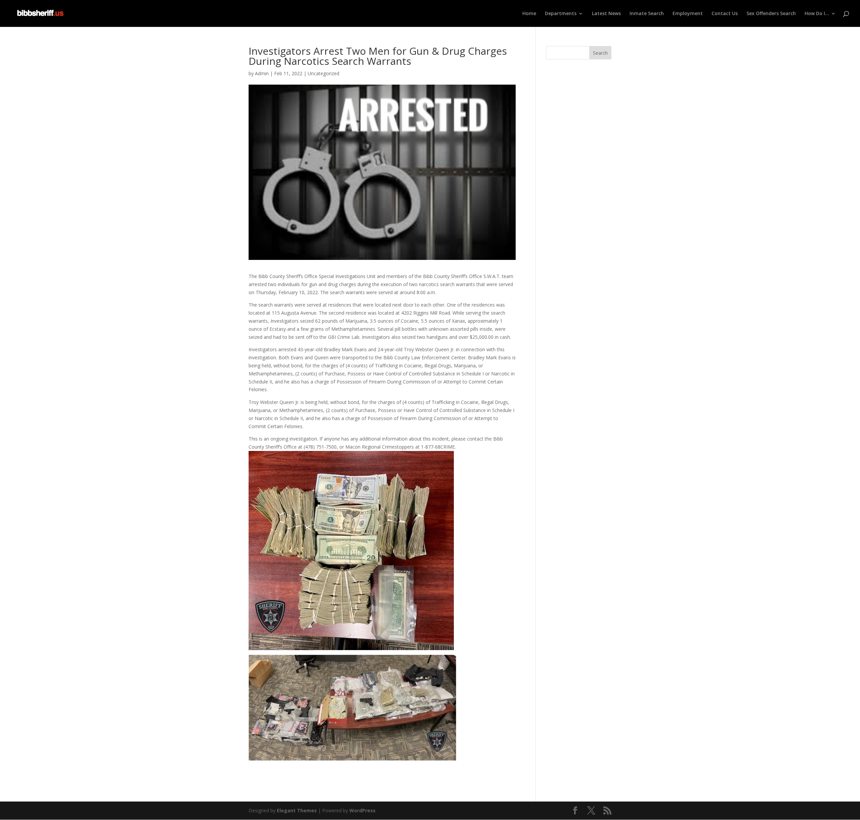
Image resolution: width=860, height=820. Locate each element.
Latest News (606, 13)
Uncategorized (323, 73)
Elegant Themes (297, 810)
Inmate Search (647, 13)
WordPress (362, 810)
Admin (262, 73)
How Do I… (817, 13)
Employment (688, 13)
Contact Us (725, 13)
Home (529, 13)
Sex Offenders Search (771, 13)
